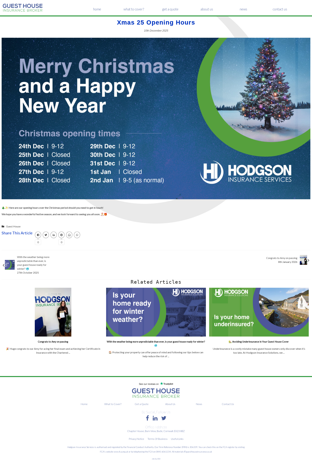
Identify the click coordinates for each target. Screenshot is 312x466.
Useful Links (177, 438)
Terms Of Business (158, 438)
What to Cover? (134, 9)
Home (97, 9)
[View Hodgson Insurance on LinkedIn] (155, 418)
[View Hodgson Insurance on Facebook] (147, 418)
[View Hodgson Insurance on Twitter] (164, 418)
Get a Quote (170, 9)
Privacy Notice (136, 438)
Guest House (13, 226)
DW (158, 459)
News (243, 9)
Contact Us (280, 9)
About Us (207, 9)
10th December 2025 (156, 30)
